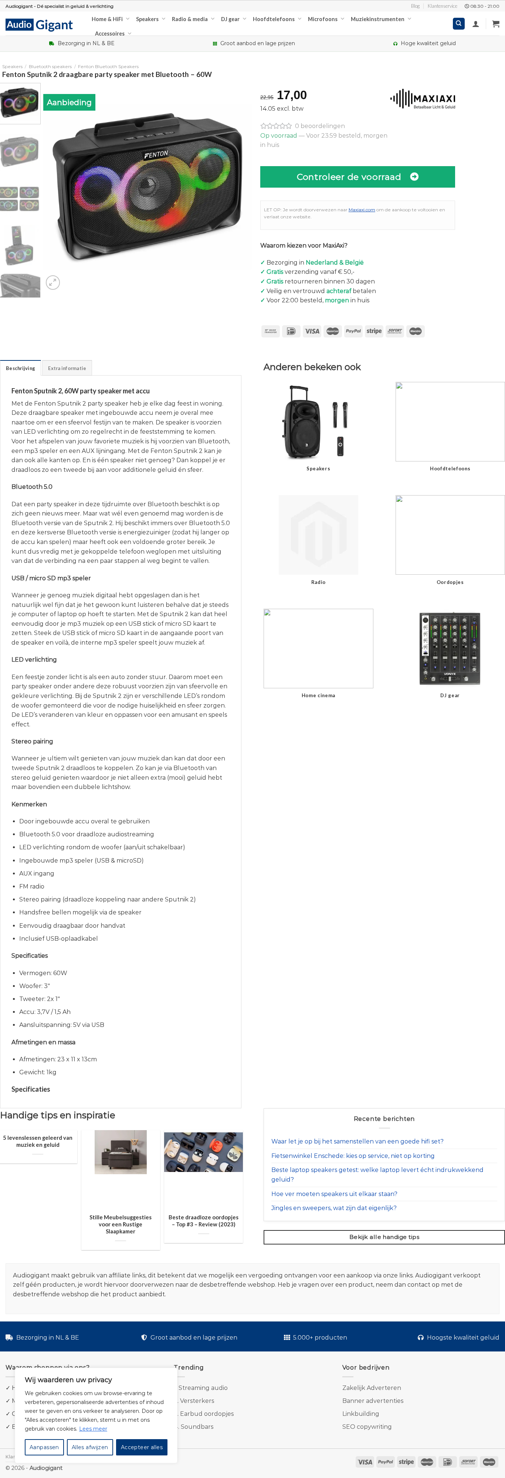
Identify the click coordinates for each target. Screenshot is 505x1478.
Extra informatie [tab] (67, 368)
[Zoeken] (459, 24)
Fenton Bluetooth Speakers (108, 66)
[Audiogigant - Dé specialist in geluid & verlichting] (43, 24)
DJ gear (230, 19)
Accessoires (110, 33)
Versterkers (197, 1400)
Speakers (147, 19)
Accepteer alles (142, 1447)
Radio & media (190, 19)
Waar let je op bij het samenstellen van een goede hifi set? (357, 1141)
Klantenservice (442, 6)
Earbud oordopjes (207, 1413)
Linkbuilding (360, 1413)
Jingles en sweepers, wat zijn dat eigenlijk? (334, 1208)
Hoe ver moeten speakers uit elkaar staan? (334, 1193)
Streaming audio (203, 1387)
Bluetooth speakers (50, 66)
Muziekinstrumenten (377, 19)
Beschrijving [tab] (20, 368)
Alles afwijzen (90, 1447)
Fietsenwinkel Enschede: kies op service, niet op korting (353, 1155)
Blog (415, 6)
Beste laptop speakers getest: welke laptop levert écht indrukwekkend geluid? (377, 1174)
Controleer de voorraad (349, 176)
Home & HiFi (107, 19)
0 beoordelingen (320, 126)
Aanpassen (44, 1447)
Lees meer (93, 1428)
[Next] (238, 187)
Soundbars (197, 1426)
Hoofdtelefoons (274, 19)
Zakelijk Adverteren (371, 1387)
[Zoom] (53, 282)
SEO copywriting (367, 1426)
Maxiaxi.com (362, 209)
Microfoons (323, 19)
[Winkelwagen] (495, 24)
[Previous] (56, 187)
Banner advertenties (372, 1400)
